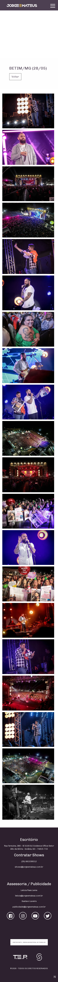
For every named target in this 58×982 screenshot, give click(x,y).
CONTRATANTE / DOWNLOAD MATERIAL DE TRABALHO (29, 942)
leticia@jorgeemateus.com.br (29, 896)
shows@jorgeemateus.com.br (29, 867)
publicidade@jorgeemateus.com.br (29, 907)
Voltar (15, 76)
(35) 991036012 (29, 861)
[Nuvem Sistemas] (54, 976)
